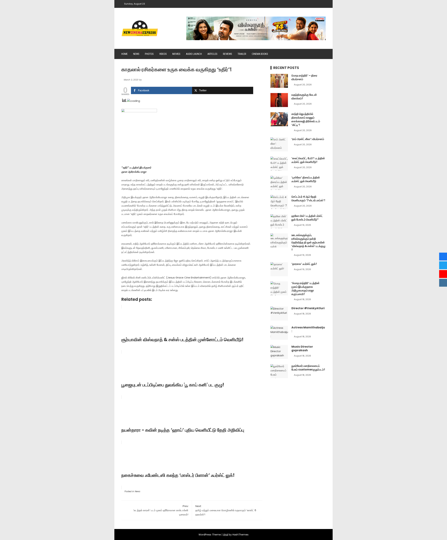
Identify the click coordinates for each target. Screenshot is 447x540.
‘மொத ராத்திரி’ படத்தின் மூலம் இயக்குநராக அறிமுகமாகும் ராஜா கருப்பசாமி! (305, 288)
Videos (163, 54)
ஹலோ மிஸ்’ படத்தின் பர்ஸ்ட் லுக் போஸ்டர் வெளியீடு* (307, 218)
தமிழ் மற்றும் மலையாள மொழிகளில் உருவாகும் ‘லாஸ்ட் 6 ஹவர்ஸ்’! (225, 510)
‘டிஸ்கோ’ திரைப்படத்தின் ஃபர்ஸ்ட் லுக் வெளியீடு (305, 179)
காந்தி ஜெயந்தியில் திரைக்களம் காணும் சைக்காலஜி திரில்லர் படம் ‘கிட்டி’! (305, 119)
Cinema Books (260, 54)
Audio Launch (194, 54)
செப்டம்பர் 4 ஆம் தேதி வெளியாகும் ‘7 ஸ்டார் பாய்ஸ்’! (308, 198)
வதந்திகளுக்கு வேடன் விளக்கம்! (304, 96)
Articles (212, 54)
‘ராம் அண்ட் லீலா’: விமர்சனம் (307, 139)
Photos (149, 54)
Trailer (242, 54)
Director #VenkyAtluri (308, 308)
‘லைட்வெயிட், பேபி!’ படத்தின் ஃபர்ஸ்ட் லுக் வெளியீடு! (308, 160)
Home (124, 54)
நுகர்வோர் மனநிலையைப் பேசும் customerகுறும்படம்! (308, 368)
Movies (176, 54)
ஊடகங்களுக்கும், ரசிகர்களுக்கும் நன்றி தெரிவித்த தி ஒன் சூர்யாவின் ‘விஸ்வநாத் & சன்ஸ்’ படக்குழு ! (308, 242)
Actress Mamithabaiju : (308, 329)
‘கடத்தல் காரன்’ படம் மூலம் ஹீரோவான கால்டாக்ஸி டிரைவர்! (160, 510)
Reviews (227, 54)
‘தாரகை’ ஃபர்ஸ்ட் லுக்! (304, 264)
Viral (225, 534)
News (136, 54)
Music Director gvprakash (302, 348)
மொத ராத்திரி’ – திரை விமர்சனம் (304, 77)
